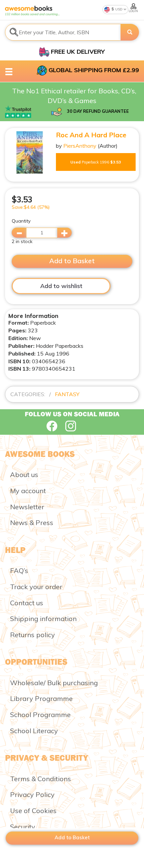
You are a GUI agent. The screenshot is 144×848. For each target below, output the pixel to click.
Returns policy (32, 634)
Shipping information (43, 618)
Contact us (26, 603)
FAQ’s (19, 570)
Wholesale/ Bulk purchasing (54, 682)
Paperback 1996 (95, 161)
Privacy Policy (32, 794)
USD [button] (118, 9)
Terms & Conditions (40, 778)
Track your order (36, 586)
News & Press (31, 522)
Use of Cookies (33, 810)
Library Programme (41, 698)
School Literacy (34, 730)
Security (22, 826)
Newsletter (27, 507)
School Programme (40, 714)
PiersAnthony (79, 145)
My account (28, 490)
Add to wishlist (61, 286)
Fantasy (67, 394)
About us (24, 474)
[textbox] (63, 32)
